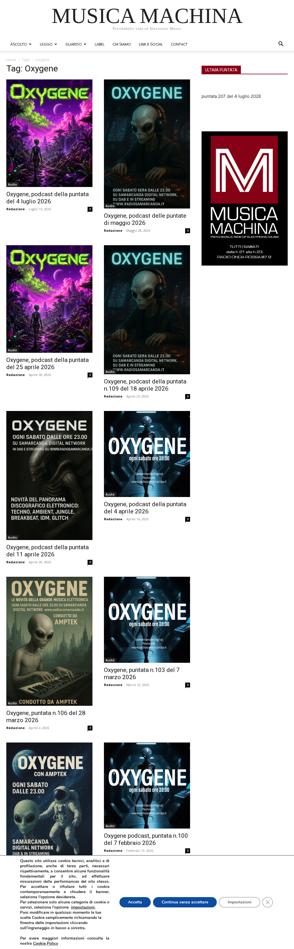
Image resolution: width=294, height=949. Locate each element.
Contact (179, 44)
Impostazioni (240, 902)
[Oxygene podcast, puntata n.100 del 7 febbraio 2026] (147, 786)
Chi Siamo (122, 44)
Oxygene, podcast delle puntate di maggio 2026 (145, 219)
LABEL (100, 44)
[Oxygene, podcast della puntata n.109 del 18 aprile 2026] (147, 309)
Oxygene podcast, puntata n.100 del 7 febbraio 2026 (146, 839)
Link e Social (151, 44)
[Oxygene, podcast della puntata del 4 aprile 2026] (147, 454)
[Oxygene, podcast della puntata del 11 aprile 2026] (49, 475)
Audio (12, 184)
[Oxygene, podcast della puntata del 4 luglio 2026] (49, 133)
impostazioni (83, 907)
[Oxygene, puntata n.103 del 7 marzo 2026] (147, 620)
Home (11, 59)
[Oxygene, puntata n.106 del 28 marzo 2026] (49, 641)
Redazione (15, 209)
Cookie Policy (45, 943)
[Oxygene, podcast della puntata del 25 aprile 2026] (49, 299)
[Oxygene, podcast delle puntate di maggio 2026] (147, 143)
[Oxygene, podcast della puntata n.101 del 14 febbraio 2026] (49, 807)
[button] (281, 44)
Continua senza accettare (185, 902)
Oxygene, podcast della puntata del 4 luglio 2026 (47, 198)
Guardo (73, 44)
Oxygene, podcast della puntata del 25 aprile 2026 (47, 363)
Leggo (46, 44)
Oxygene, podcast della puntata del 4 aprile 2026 (145, 508)
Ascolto (18, 44)
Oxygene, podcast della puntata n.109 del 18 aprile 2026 (145, 385)
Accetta (135, 902)
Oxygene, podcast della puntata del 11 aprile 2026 (47, 551)
